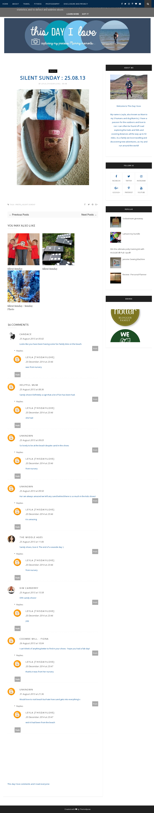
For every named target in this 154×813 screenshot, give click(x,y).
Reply (95, 348)
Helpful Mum (29, 385)
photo (53, 71)
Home (5, 4)
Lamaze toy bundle (131, 233)
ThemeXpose (85, 809)
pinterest (129, 192)
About (15, 4)
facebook (116, 181)
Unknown (26, 435)
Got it (85, 14)
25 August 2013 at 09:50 (32, 491)
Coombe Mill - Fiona (34, 638)
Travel (26, 4)
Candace (26, 334)
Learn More (72, 14)
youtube (141, 192)
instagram (141, 181)
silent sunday (28, 205)
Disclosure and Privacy (76, 4)
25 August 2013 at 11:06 (32, 541)
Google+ (116, 192)
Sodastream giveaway (133, 218)
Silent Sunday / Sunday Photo (20, 307)
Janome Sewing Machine (134, 259)
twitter (129, 181)
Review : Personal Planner (134, 274)
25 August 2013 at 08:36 (32, 389)
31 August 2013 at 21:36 (32, 694)
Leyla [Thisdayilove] (51, 84)
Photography (53, 4)
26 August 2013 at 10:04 (32, 643)
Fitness (38, 4)
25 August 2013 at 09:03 (32, 440)
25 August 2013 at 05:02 (32, 338)
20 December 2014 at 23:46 (39, 361)
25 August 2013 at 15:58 (32, 592)
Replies (19, 350)
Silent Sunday (15, 268)
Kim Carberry (29, 588)
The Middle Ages (31, 537)
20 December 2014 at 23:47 (39, 666)
